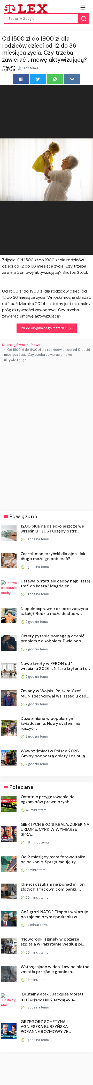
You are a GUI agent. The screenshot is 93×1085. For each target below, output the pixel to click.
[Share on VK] (72, 79)
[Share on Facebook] (21, 79)
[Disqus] (46, 435)
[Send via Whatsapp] (55, 79)
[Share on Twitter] (38, 79)
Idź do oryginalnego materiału (44, 328)
